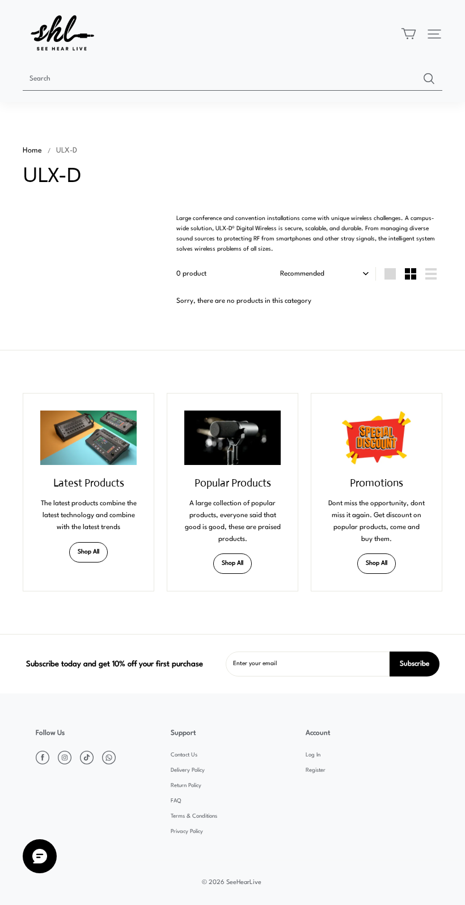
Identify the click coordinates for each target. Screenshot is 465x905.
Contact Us (184, 755)
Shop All (88, 552)
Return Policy (186, 785)
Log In (313, 755)
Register (315, 770)
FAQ (176, 800)
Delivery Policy (188, 770)
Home (32, 150)
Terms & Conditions (194, 816)
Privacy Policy (187, 831)
